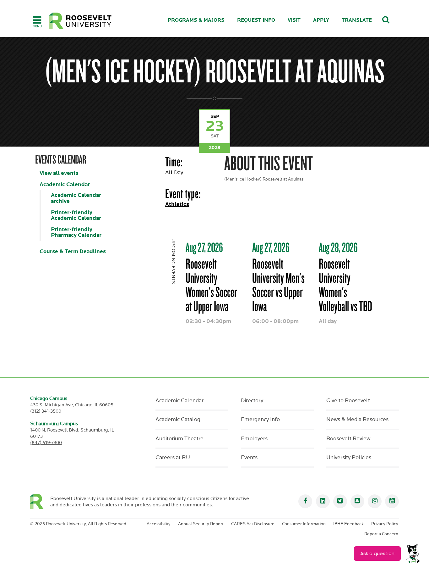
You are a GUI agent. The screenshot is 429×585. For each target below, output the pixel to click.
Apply (321, 20)
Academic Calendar (65, 184)
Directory (252, 401)
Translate (357, 20)
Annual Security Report (201, 523)
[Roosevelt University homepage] (40, 501)
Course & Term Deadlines (73, 251)
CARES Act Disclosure (252, 523)
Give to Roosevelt (348, 401)
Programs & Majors (196, 20)
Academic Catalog (177, 419)
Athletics (177, 204)
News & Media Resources (357, 419)
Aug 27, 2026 (204, 247)
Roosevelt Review (348, 439)
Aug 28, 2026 (338, 247)
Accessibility (159, 523)
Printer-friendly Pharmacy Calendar (76, 232)
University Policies (348, 457)
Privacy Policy (384, 523)
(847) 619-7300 (46, 442)
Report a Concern (381, 534)
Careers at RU (172, 457)
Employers (254, 439)
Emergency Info (260, 419)
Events (249, 457)
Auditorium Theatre (179, 439)
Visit (294, 20)
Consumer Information (304, 523)
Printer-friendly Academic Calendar (76, 215)
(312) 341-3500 (45, 411)
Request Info (256, 20)
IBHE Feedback (348, 523)
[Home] (80, 21)
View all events (59, 173)
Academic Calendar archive (76, 198)
